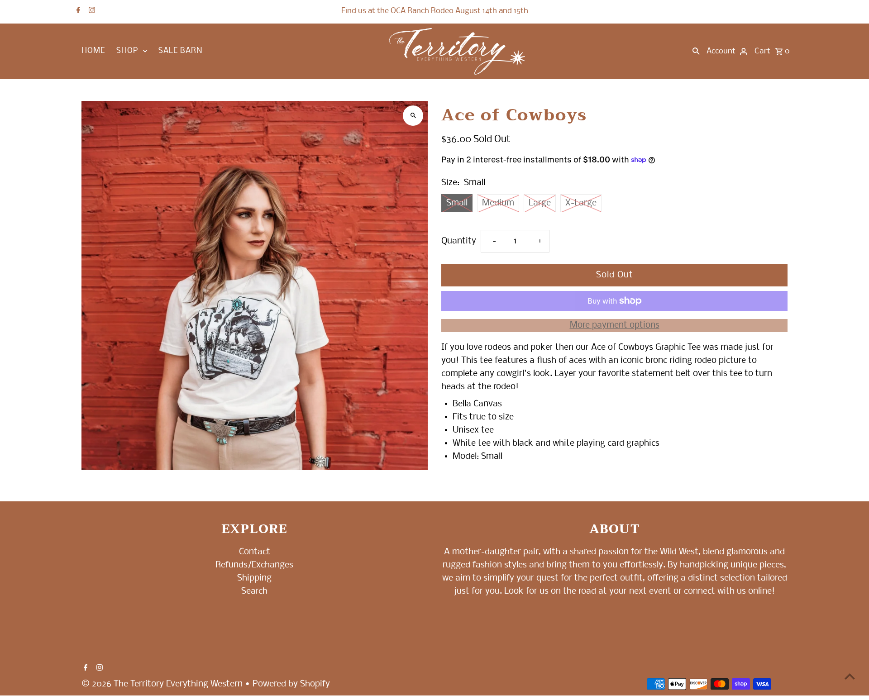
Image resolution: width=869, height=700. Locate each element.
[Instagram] (90, 11)
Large (540, 203)
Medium (498, 203)
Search (254, 590)
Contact (254, 552)
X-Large (581, 203)
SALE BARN (180, 51)
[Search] (696, 51)
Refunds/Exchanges (254, 565)
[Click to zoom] (413, 115)
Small (457, 203)
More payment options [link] (614, 325)
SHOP (127, 51)
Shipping (254, 578)
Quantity (458, 241)
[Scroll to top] (850, 676)
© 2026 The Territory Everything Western (163, 684)
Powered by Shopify (291, 684)
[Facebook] (77, 11)
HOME (93, 51)
